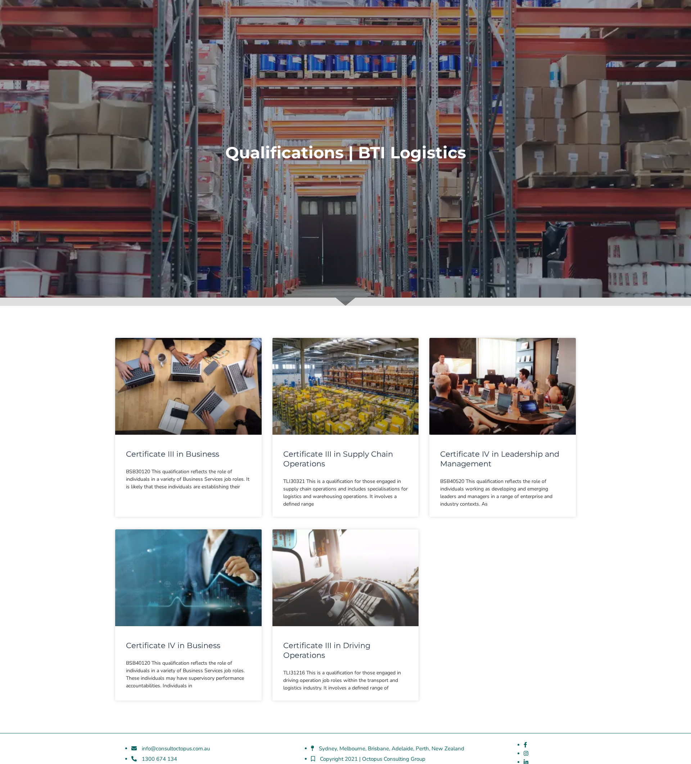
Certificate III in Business (172, 453)
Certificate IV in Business (173, 645)
